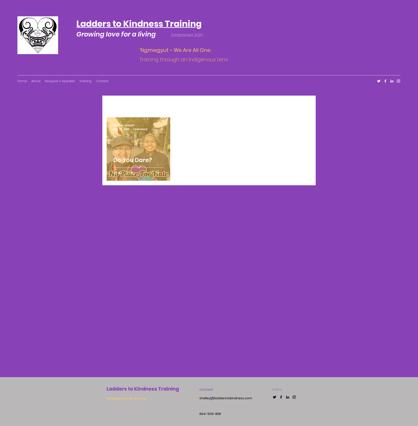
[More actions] (163, 127)
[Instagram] (398, 81)
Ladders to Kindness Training (139, 24)
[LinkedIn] (392, 81)
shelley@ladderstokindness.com (225, 398)
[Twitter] (379, 81)
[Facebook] (385, 81)
